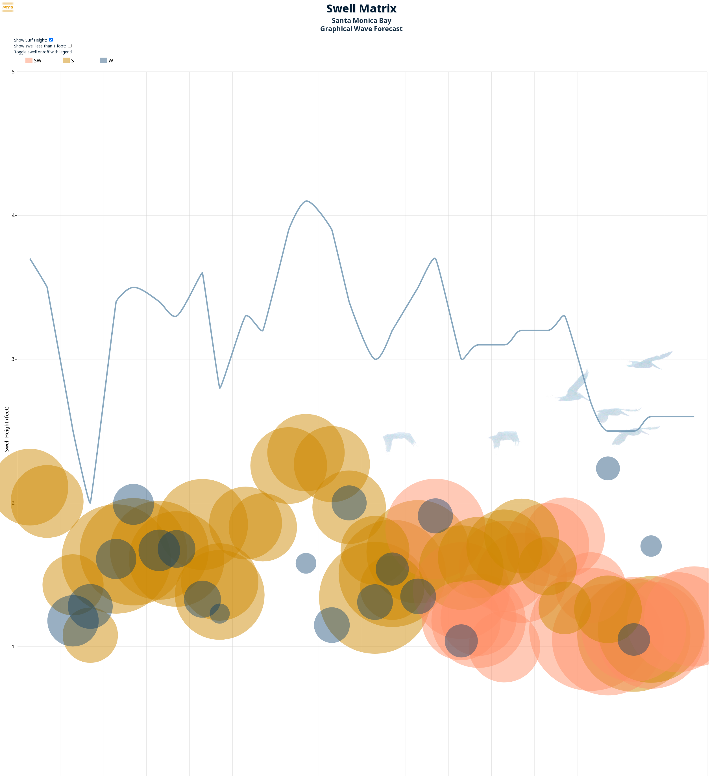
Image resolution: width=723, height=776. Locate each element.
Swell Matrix (361, 8)
